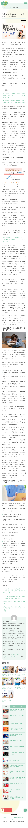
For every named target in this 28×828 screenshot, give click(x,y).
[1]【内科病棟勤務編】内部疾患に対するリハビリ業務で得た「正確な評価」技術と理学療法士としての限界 (14, 590)
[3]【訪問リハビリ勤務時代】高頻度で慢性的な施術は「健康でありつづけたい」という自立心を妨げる (14, 95)
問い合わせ (14, 819)
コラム (10, 7)
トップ (5, 7)
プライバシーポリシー (7, 817)
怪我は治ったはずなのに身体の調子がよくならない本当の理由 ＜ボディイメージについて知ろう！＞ (14, 239)
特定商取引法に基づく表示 (19, 817)
